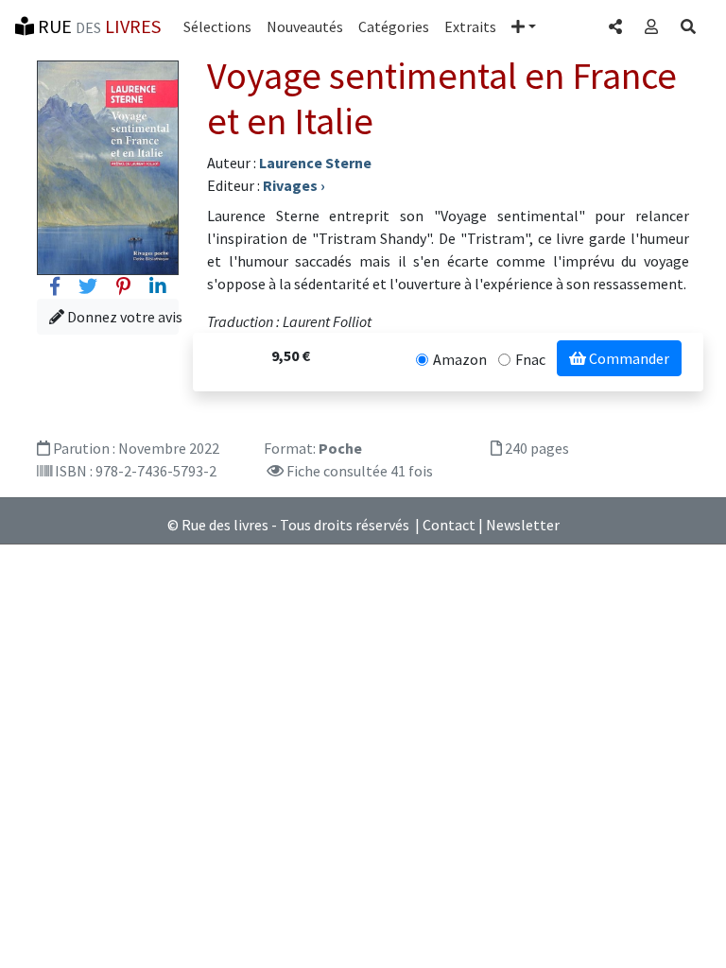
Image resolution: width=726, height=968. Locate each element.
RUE (97, 26)
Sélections (217, 26)
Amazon (460, 359)
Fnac (530, 359)
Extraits (470, 26)
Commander (627, 358)
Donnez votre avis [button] (121, 316)
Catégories (393, 26)
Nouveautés (305, 26)
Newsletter (523, 524)
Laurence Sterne (315, 162)
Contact (449, 524)
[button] (524, 26)
